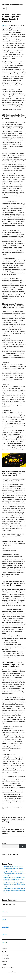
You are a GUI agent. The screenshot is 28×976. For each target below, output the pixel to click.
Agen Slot (4, 948)
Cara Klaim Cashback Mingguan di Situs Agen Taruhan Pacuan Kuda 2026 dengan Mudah (14, 884)
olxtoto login (5, 927)
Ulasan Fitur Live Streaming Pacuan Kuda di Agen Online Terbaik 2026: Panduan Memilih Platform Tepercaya (14, 879)
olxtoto (3, 808)
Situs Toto (4, 912)
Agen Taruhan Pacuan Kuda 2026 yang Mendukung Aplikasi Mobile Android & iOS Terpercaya (14, 873)
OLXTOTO (4, 25)
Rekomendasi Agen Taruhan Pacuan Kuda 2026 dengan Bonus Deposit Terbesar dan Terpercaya (14, 890)
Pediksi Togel (5, 955)
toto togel (4, 934)
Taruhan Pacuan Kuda (8, 967)
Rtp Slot (4, 964)
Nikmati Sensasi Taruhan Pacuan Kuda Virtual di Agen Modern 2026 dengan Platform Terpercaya (13, 868)
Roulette (4, 961)
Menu (4, 8)
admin (5, 807)
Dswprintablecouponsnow (12, 5)
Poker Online (5, 958)
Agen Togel (19, 807)
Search (4, 843)
